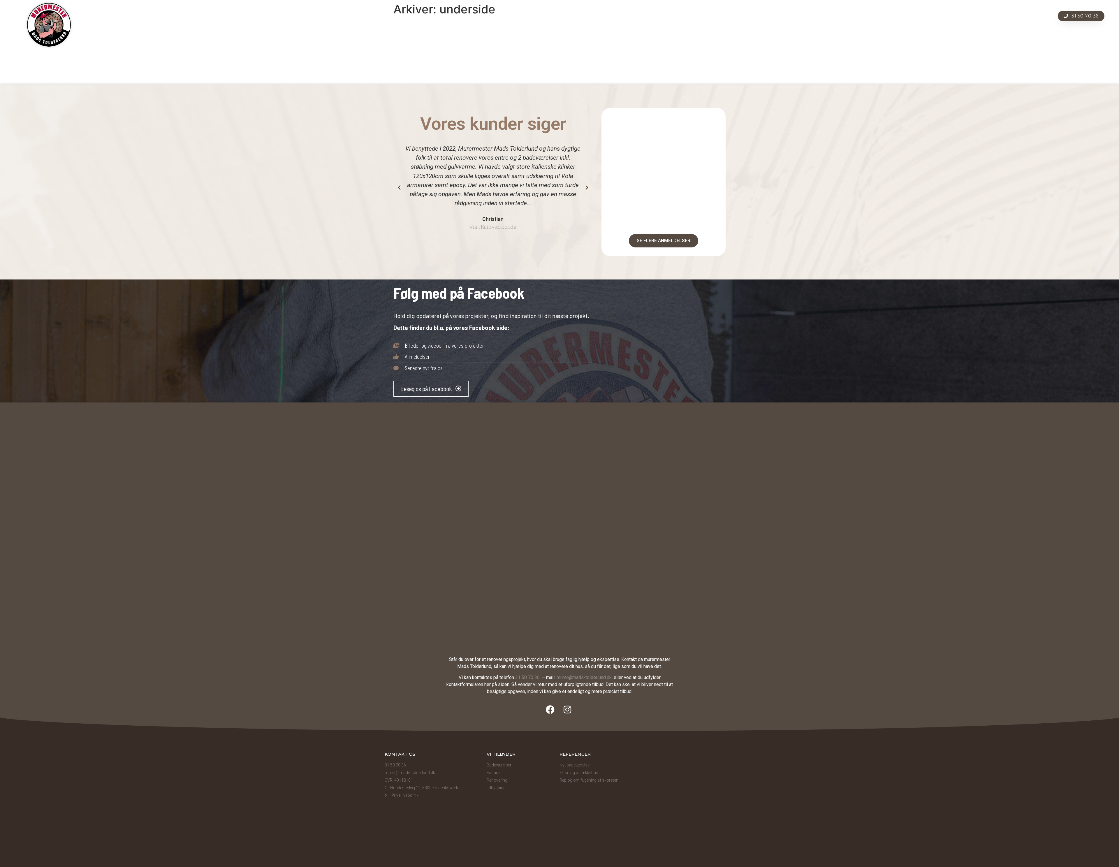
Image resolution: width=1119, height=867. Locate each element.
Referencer (634, 16)
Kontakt (698, 16)
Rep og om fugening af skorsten (589, 780)
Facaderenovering (490, 16)
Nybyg (603, 16)
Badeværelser (423, 74)
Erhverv (668, 16)
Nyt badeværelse (575, 765)
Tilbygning (573, 16)
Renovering (536, 16)
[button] (399, 188)
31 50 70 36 (528, 677)
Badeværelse (442, 16)
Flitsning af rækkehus (579, 772)
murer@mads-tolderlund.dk (584, 677)
